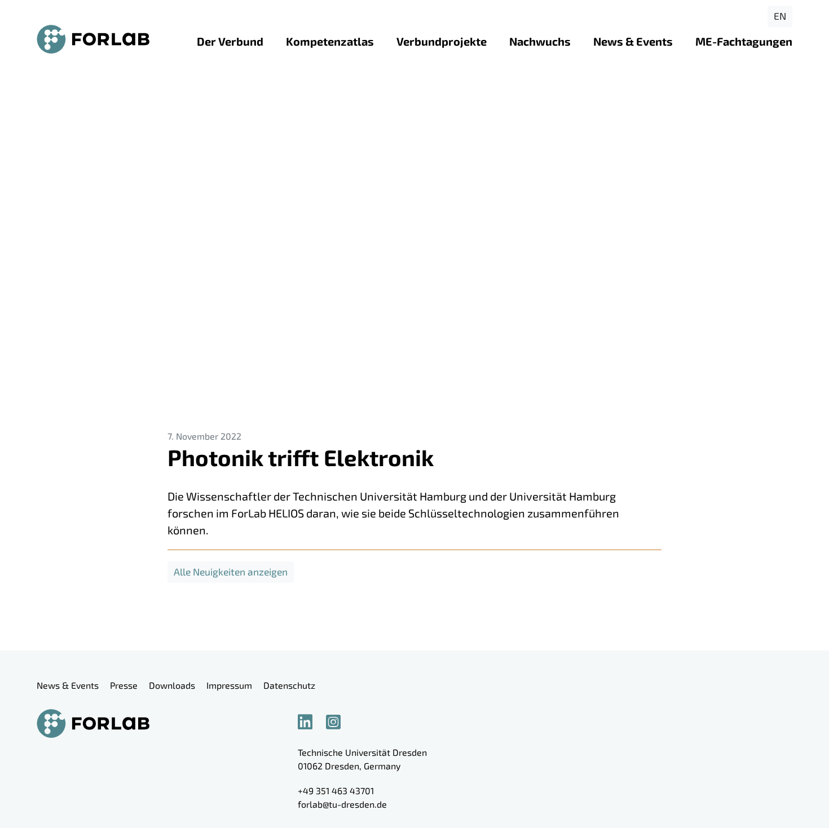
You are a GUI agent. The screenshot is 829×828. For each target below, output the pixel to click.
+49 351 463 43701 (336, 790)
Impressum (229, 685)
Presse (124, 685)
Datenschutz (289, 685)
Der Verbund (230, 41)
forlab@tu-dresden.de (342, 804)
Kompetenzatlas (330, 41)
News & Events (633, 41)
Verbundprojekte (441, 41)
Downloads (172, 685)
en (780, 16)
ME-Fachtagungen (743, 41)
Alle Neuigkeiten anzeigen (231, 572)
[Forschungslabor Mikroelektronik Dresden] (93, 39)
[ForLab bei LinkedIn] (311, 721)
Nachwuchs (540, 41)
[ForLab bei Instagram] (339, 721)
